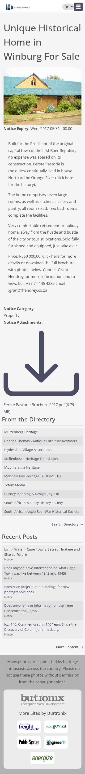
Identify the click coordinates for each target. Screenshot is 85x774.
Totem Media (14, 485)
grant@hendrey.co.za (28, 290)
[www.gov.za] (56, 726)
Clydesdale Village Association (28, 449)
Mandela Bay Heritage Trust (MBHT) (32, 476)
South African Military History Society (33, 503)
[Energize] (42, 758)
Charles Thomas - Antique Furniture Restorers (40, 441)
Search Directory (65, 524)
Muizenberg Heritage (21, 432)
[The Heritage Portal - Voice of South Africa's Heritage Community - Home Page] (17, 7)
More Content (67, 647)
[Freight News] (29, 726)
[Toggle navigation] (78, 7)
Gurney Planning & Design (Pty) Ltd (31, 494)
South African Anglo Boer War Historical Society (41, 511)
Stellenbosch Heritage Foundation (31, 458)
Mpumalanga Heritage (22, 467)
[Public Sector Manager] (29, 742)
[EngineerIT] (56, 742)
